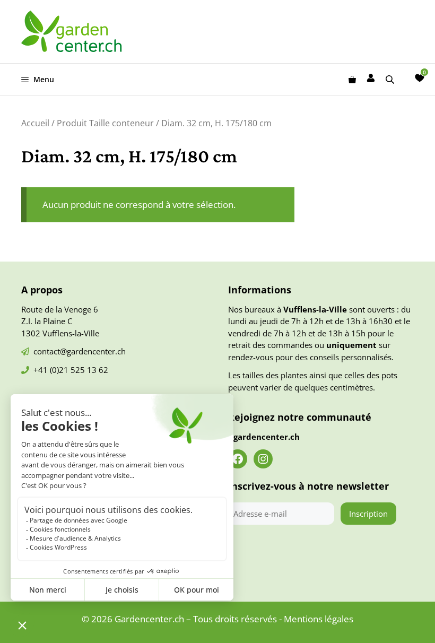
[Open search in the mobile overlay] (391, 79)
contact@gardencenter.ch (79, 351)
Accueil (35, 123)
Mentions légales (318, 619)
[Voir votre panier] (352, 79)
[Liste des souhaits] (419, 78)
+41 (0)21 (52, 369)
